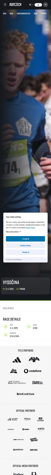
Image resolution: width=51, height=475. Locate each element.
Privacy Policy (30, 227)
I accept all (25, 239)
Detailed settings (25, 245)
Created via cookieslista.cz (14, 260)
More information (12, 231)
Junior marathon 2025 (23, 13)
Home (4, 13)
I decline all (25, 252)
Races (11, 13)
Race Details (8, 308)
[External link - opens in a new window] (16, 360)
